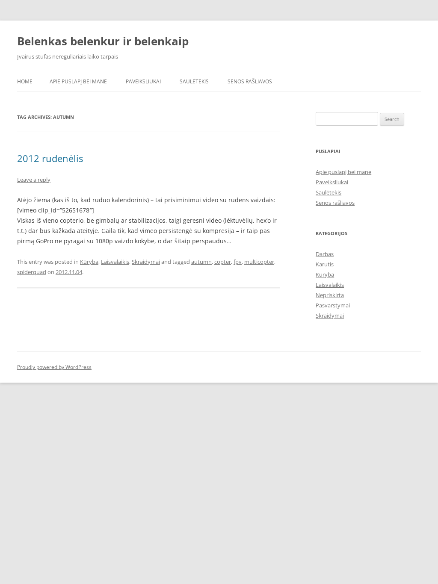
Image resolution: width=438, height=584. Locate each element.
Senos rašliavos (250, 81)
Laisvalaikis (115, 261)
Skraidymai (146, 261)
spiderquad (31, 272)
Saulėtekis (194, 81)
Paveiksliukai (143, 81)
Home (25, 81)
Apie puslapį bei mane (78, 81)
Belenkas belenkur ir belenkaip (103, 41)
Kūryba (89, 261)
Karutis (325, 264)
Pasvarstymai (333, 305)
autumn (201, 261)
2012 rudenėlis (50, 158)
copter (222, 261)
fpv (238, 261)
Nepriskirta (330, 295)
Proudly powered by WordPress (54, 367)
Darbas (325, 254)
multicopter (259, 261)
